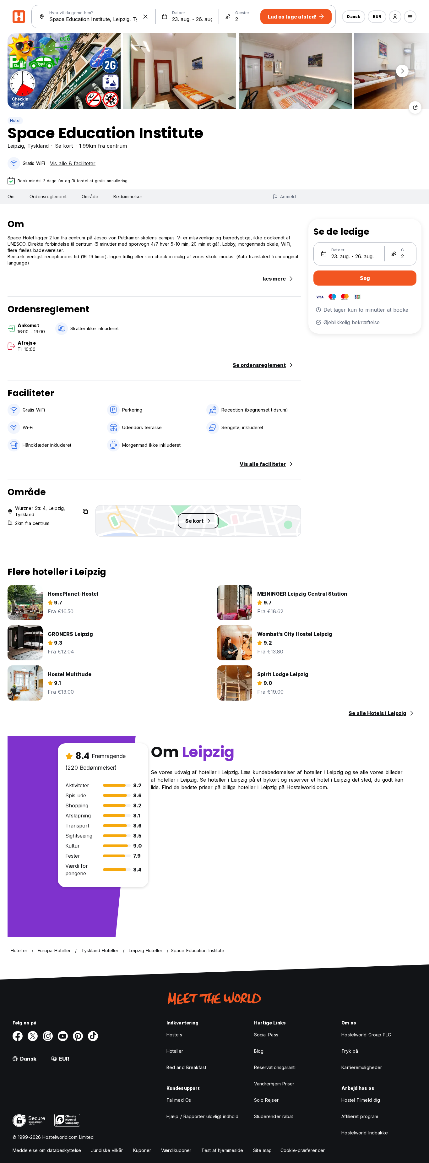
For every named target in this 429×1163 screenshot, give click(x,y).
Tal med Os (178, 1100)
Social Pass (266, 1034)
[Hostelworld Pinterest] (78, 1036)
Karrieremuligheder (361, 1067)
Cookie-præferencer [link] (302, 1150)
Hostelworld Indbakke (364, 1132)
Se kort (64, 146)
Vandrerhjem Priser (274, 1083)
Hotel (15, 120)
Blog (258, 1051)
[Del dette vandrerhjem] (415, 107)
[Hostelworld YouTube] (63, 1036)
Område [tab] (90, 196)
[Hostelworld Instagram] (48, 1036)
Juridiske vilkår (107, 1150)
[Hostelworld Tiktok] (93, 1036)
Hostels (174, 1034)
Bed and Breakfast (186, 1067)
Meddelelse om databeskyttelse (47, 1150)
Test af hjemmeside (222, 1150)
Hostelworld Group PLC (366, 1034)
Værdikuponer (176, 1150)
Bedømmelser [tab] (127, 196)
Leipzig (16, 146)
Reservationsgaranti (275, 1067)
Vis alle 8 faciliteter (72, 163)
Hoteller (174, 1051)
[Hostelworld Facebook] (18, 1036)
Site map (262, 1150)
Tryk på (349, 1051)
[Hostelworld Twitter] (33, 1036)
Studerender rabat (273, 1116)
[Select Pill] (395, 16)
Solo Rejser (266, 1100)
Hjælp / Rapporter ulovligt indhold (202, 1116)
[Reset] (145, 16)
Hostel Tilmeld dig (360, 1100)
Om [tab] (11, 196)
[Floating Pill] (402, 71)
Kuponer (142, 1150)
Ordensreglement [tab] (48, 196)
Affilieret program (359, 1116)
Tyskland (38, 146)
